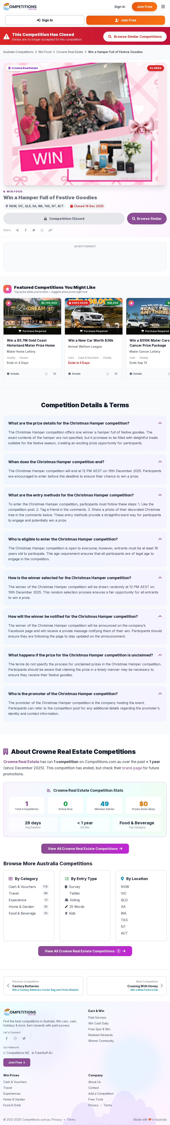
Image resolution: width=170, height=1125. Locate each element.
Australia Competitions (18, 52)
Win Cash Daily (98, 1023)
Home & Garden (14, 1099)
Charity (11, 357)
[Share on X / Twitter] (33, 230)
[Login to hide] (54, 373)
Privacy (93, 1105)
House (24, 357)
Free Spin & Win (99, 1029)
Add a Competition (101, 1093)
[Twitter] (24, 1039)
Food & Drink (12, 1105)
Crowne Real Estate (69, 52)
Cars (71, 357)
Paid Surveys (97, 1017)
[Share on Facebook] (25, 230)
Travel (7, 1087)
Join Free (144, 7)
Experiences (12, 1093)
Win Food (44, 52)
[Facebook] (6, 1039)
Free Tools (95, 1099)
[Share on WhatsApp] (42, 230)
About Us (94, 1082)
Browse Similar (149, 219)
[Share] (17, 230)
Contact (93, 1087)
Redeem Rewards (100, 1035)
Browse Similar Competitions (137, 36)
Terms (107, 1105)
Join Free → (16, 1062)
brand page (132, 768)
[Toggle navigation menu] (163, 6)
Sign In (119, 7)
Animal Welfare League (85, 346)
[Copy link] (50, 230)
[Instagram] (15, 1039)
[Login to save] (46, 373)
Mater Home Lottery (21, 351)
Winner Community (101, 1041)
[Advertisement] (85, 259)
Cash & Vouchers (88, 357)
